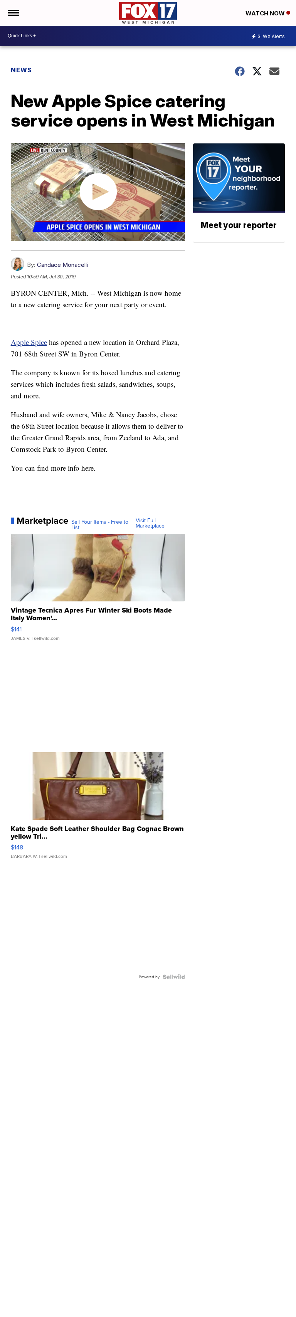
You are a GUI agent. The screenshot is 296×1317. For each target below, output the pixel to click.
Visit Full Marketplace (150, 523)
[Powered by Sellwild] (174, 976)
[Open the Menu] (13, 13)
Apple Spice (29, 342)
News (21, 70)
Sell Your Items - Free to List (99, 524)
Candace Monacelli (62, 264)
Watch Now (266, 13)
